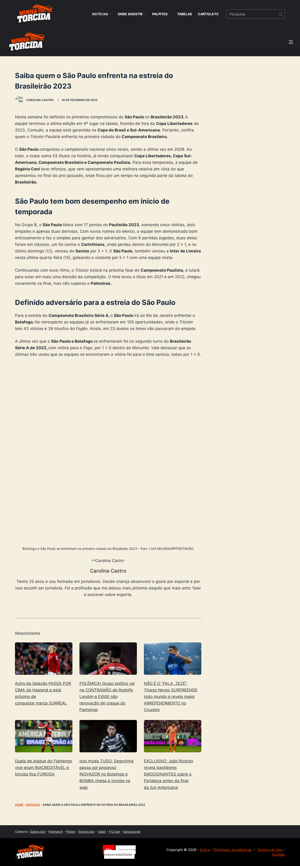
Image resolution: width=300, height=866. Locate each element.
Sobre (205, 849)
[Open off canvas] (291, 42)
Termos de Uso (269, 849)
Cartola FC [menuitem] (208, 14)
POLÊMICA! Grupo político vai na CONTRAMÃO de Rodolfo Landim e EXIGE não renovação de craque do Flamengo (107, 696)
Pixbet (70, 831)
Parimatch (56, 831)
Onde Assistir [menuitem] (130, 14)
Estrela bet (86, 831)
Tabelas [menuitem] (184, 14)
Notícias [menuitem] (100, 14)
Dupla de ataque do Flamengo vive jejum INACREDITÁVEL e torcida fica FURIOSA (43, 767)
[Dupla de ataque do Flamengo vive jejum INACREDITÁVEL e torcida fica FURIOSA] (43, 736)
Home (19, 804)
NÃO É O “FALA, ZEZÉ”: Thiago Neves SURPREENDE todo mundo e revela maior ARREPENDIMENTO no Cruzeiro (170, 696)
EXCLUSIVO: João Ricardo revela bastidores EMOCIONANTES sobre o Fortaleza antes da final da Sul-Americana (168, 774)
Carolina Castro (108, 571)
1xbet (102, 831)
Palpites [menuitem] (160, 14)
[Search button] (280, 14)
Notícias (33, 804)
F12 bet (114, 831)
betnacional (131, 831)
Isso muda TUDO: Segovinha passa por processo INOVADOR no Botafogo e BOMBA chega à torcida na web (106, 774)
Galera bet (37, 831)
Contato (278, 854)
